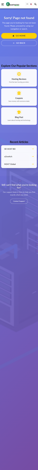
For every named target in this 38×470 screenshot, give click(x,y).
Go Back (20, 43)
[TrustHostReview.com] (13, 4)
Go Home (20, 36)
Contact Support (19, 201)
